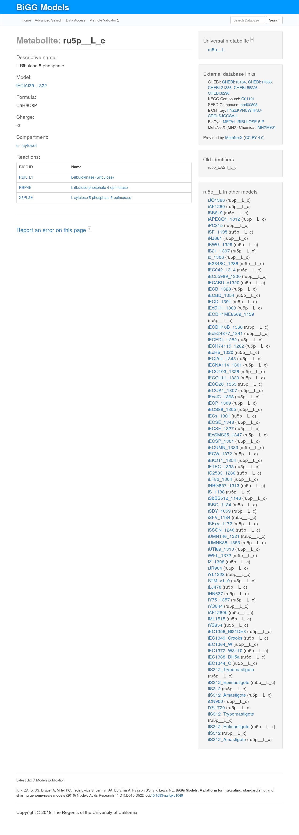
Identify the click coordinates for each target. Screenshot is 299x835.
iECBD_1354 (221, 295)
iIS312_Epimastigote (229, 682)
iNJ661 (215, 238)
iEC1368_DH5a (224, 656)
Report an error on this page (52, 230)
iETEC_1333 (221, 466)
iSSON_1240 (222, 529)
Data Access (76, 20)
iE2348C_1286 (223, 263)
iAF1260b (218, 612)
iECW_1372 (220, 453)
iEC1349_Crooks (226, 637)
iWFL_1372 (220, 555)
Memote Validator (103, 20)
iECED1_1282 (223, 339)
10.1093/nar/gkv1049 (167, 795)
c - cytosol (26, 145)
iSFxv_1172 (220, 523)
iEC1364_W (220, 644)
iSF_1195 (218, 231)
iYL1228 (217, 574)
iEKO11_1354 (222, 460)
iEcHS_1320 (221, 352)
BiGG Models (42, 7)
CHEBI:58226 (245, 87)
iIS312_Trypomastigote (231, 669)
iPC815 (216, 225)
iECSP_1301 (221, 441)
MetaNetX (233, 137)
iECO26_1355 (223, 384)
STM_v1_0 (219, 580)
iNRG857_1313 (224, 485)
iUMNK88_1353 (224, 542)
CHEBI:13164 (234, 82)
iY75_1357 (219, 599)
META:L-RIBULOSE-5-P (243, 121)
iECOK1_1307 (223, 390)
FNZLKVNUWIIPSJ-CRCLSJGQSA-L (235, 113)
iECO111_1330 (224, 377)
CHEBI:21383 (219, 87)
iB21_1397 (219, 250)
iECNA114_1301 (225, 364)
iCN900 (216, 701)
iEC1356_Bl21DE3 (227, 631)
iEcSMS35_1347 (225, 434)
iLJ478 (215, 586)
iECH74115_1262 (226, 345)
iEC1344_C (220, 663)
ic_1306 (216, 257)
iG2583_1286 (222, 472)
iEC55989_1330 (225, 276)
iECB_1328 (220, 288)
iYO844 (216, 606)
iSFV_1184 (220, 517)
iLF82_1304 (220, 479)
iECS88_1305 (222, 409)
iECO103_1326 (224, 371)
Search (274, 20)
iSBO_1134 (220, 504)
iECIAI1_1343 (222, 358)
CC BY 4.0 (254, 137)
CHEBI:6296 (218, 93)
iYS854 (216, 625)
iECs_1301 (219, 415)
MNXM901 (267, 127)
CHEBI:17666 (260, 82)
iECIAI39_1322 (31, 85)
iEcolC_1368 (221, 396)
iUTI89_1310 (221, 549)
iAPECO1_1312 (224, 219)
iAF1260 (217, 206)
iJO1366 (217, 200)
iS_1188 (217, 491)
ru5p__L (216, 49)
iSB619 (216, 212)
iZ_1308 (217, 561)
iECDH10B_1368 (226, 327)
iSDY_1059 (220, 510)
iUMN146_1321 (224, 536)
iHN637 (216, 593)
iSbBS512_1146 (225, 498)
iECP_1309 (220, 403)
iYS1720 (217, 707)
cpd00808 (249, 104)
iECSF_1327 (221, 428)
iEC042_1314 (222, 269)
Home (26, 20)
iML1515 (217, 618)
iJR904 (215, 568)
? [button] (89, 229)
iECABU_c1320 (224, 282)
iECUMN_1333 (223, 447)
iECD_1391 (220, 301)
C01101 (248, 98)
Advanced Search (48, 20)
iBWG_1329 (221, 244)
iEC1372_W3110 (226, 650)
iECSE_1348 (221, 422)
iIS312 (215, 688)
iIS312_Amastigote (227, 694)
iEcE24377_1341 (226, 333)
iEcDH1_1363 (222, 307)
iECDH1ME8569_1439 (231, 314)
